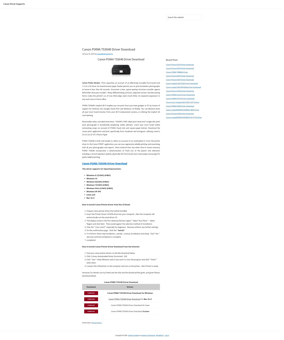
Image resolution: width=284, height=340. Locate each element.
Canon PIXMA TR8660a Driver (177, 72)
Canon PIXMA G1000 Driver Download (180, 106)
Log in (167, 335)
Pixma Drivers (96, 323)
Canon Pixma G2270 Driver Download (180, 64)
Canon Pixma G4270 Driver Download (180, 76)
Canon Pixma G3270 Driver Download (180, 80)
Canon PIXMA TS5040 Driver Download (104, 163)
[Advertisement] (121, 30)
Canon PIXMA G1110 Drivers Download (180, 95)
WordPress (160, 335)
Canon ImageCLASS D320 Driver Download (182, 83)
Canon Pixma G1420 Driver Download (180, 114)
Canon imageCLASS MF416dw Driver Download (183, 87)
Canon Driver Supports (14, 3)
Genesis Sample (133, 335)
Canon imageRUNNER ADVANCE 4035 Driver (182, 110)
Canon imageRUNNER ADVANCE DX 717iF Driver (184, 117)
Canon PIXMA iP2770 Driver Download (180, 98)
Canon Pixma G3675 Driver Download (180, 68)
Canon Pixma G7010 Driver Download (180, 91)
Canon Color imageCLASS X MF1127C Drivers (182, 102)
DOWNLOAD (91, 293)
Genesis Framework (148, 335)
